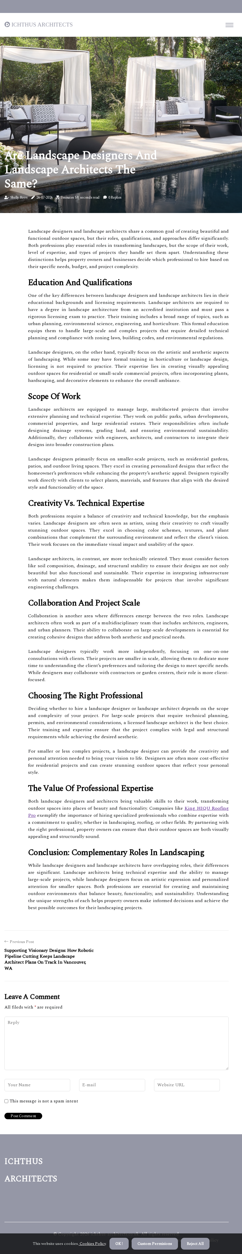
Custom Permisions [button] (155, 1244)
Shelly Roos (19, 197)
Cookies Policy (92, 1244)
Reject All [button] (195, 1244)
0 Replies (115, 197)
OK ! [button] (119, 1244)
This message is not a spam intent (44, 1101)
